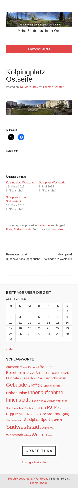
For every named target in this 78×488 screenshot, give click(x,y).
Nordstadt (30, 408)
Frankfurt (36, 378)
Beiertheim (15, 372)
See (43, 414)
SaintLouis (24, 414)
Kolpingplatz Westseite (20, 182)
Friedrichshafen (54, 378)
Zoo (50, 435)
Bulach (54, 373)
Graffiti (34, 385)
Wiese (27, 435)
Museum (51, 401)
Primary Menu (39, 49)
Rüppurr (12, 414)
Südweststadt (22, 229)
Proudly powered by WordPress (28, 478)
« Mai (9, 349)
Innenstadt (18, 400)
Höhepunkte (16, 393)
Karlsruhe (44, 225)
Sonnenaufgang (58, 414)
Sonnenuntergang (14, 420)
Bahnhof (33, 367)
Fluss (25, 378)
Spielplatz (32, 420)
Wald (52, 428)
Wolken (39, 434)
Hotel (57, 386)
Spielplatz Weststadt (52, 182)
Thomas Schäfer (53, 86)
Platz (9, 229)
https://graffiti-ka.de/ (33, 462)
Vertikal (46, 428)
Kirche (34, 400)
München (62, 400)
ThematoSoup (39, 482)
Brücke (30, 373)
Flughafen (13, 378)
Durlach (64, 373)
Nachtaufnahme (15, 408)
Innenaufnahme (45, 392)
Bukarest (42, 373)
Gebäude (16, 385)
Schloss (34, 414)
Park (52, 407)
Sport (45, 419)
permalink (57, 229)
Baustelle (48, 366)
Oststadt (40, 408)
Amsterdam (14, 367)
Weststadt (14, 435)
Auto (25, 367)
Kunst (42, 400)
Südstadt (56, 419)
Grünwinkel (47, 385)
